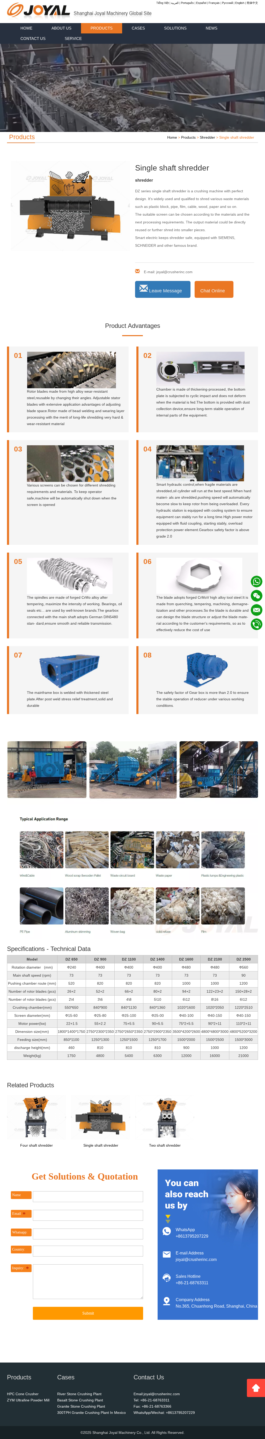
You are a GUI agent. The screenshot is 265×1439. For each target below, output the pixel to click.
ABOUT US (61, 28)
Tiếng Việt (162, 2)
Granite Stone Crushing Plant (81, 1406)
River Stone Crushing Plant (79, 1394)
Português (187, 2)
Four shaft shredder (36, 1145)
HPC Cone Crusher (23, 1394)
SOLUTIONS (175, 28)
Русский (227, 2)
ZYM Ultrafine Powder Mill (28, 1400)
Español (201, 2)
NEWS (211, 28)
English (239, 2)
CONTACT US (33, 38)
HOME (26, 28)
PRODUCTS (102, 28)
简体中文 (252, 2)
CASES (138, 28)
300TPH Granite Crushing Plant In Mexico (91, 1412)
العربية (175, 2)
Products (188, 137)
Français (214, 2)
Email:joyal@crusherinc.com (157, 1394)
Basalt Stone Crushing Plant (80, 1400)
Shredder (207, 137)
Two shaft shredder (165, 1145)
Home (172, 137)
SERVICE (73, 38)
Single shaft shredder (100, 1145)
